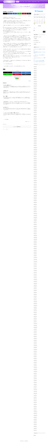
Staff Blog (17, 1)
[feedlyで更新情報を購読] (16, 78)
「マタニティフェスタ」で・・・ (38, 57)
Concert (21, 1)
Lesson (26, 1)
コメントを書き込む (17, 126)
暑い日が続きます (36, 40)
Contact (38, 1)
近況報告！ (35, 44)
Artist (23, 1)
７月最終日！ (35, 38)
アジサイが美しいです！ (37, 42)
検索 (34, 30)
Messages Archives (34, 1)
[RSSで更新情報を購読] (18, 78)
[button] (29, 13)
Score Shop (29, 1)
